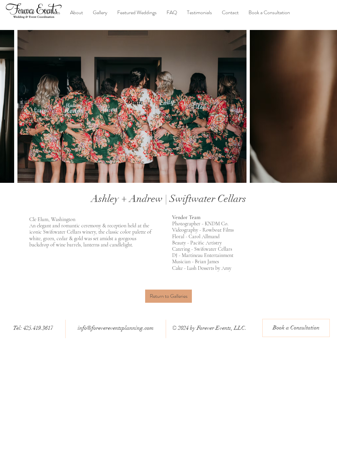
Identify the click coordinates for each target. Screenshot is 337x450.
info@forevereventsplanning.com (116, 327)
